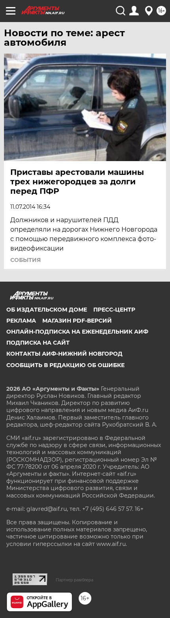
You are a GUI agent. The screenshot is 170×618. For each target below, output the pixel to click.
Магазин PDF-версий (77, 320)
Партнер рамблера (74, 579)
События (25, 260)
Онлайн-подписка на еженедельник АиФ (77, 331)
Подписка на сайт (38, 342)
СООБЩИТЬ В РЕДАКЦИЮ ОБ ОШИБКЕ (65, 365)
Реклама (21, 320)
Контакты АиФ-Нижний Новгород (64, 353)
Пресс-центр (114, 309)
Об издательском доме (46, 309)
